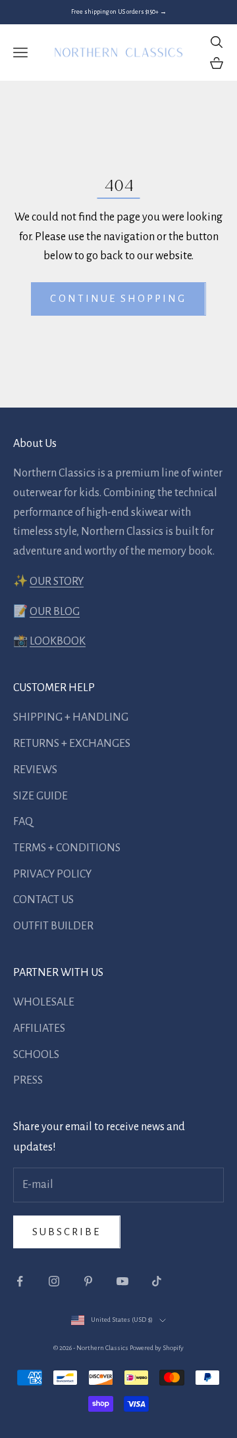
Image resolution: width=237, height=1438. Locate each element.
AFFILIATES (39, 1028)
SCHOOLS (36, 1055)
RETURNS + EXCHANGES (71, 744)
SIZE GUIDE (40, 796)
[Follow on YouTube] (122, 1281)
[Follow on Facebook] (19, 1281)
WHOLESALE (43, 1002)
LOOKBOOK (58, 641)
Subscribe (66, 1231)
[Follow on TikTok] (156, 1281)
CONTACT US (43, 900)
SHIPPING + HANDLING (70, 717)
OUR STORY (57, 581)
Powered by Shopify (157, 1347)
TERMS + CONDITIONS (66, 848)
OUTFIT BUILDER (53, 926)
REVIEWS (35, 770)
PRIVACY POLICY (52, 874)
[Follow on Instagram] (54, 1281)
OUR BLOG (55, 612)
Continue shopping (118, 298)
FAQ (23, 822)
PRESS (28, 1080)
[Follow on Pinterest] (88, 1281)
